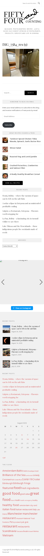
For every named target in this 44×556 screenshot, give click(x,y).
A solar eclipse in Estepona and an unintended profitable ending (24, 339)
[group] (22, 282)
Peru (12, 522)
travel (31, 531)
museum (19, 518)
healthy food (10, 505)
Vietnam (7, 535)
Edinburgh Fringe (21, 483)
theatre (26, 531)
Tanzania (19, 531)
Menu (7, 3)
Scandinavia (9, 531)
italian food (8, 509)
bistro (25, 471)
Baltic (20, 470)
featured (7, 488)
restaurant (9, 526)
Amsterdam (9, 470)
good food (11, 493)
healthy (35, 500)
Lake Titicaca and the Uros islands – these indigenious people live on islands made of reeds (19, 229)
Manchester (15, 513)
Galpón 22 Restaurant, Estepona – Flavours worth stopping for (24, 350)
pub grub (24, 522)
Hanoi (13, 500)
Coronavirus (8, 479)
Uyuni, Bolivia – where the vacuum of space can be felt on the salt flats (26, 327)
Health (17, 500)
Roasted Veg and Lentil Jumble (23, 156)
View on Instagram (23, 308)
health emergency (26, 500)
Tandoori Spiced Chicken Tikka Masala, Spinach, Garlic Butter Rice (25, 140)
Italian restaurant (24, 509)
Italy (34, 509)
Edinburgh (7, 483)
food (17, 487)
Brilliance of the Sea (13, 475)
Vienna (35, 531)
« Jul (3, 457)
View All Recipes (12, 183)
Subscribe (8, 125)
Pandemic (5, 522)
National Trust (29, 518)
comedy (36, 475)
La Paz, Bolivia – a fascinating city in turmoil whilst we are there (25, 362)
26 (16, 447)
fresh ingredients (30, 488)
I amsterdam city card (28, 505)
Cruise (36, 479)
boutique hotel (33, 471)
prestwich (17, 522)
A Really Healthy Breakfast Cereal (25, 174)
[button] (3, 282)
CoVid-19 (27, 479)
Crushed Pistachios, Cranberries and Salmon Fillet (24, 166)
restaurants (24, 526)
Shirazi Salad (15, 148)
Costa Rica (18, 480)
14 (28, 439)
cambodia (29, 475)
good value (25, 494)
